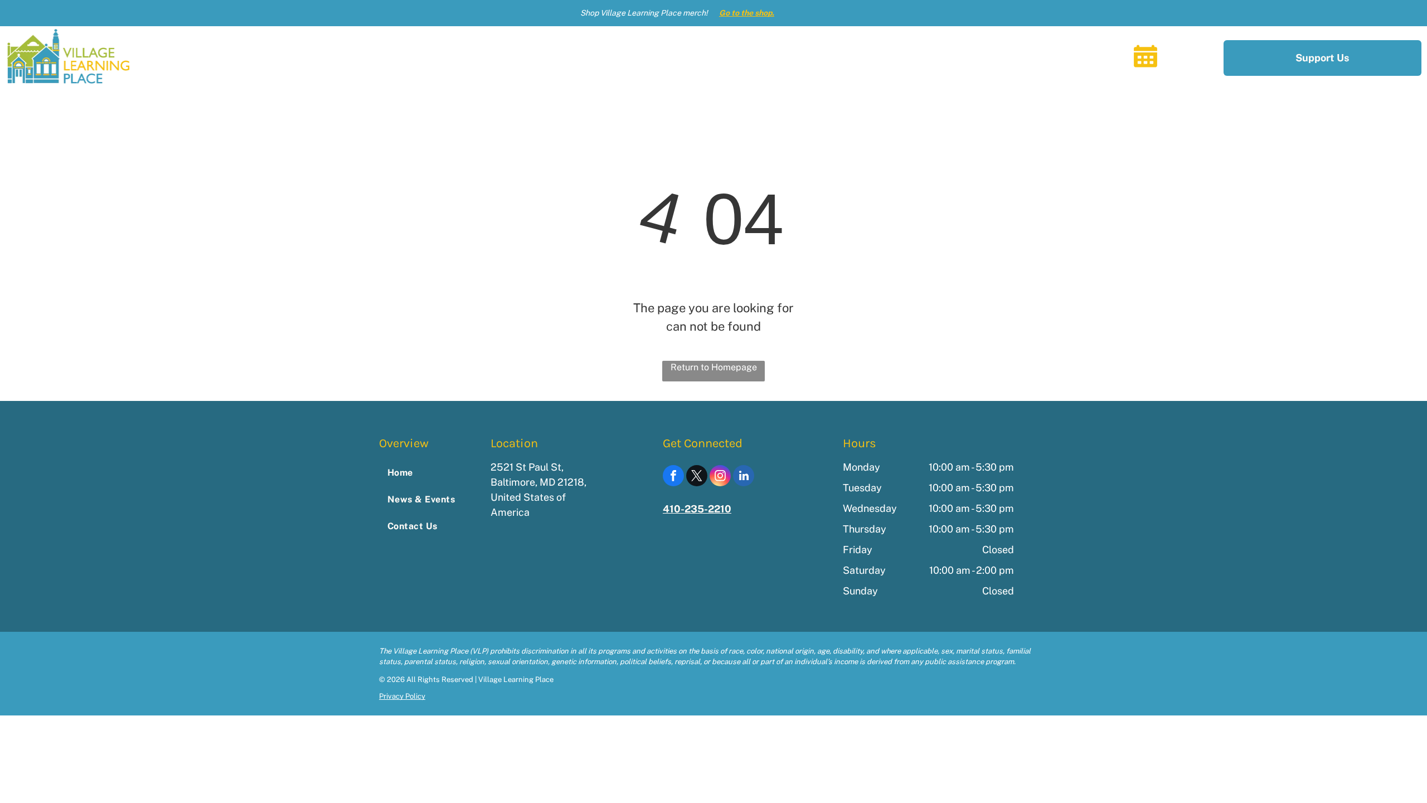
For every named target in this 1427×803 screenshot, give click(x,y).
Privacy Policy (402, 696)
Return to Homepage (714, 367)
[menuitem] (745, 57)
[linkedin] (743, 477)
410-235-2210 (697, 509)
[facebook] (673, 477)
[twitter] (696, 477)
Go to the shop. (746, 12)
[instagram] (720, 477)
